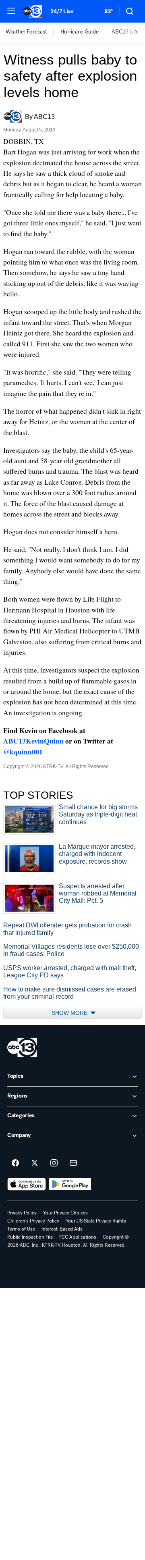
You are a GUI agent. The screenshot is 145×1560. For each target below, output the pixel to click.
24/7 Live (61, 11)
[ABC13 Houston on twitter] (35, 1163)
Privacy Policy (22, 1212)
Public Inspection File (30, 1237)
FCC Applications (77, 1237)
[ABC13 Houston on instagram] (54, 1163)
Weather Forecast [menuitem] (26, 32)
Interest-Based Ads (62, 1229)
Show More (70, 1013)
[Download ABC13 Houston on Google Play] (70, 1184)
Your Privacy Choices (65, 1212)
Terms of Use (21, 1229)
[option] (33, 32)
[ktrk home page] (22, 1047)
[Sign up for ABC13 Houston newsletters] (73, 1163)
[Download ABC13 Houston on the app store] (26, 1184)
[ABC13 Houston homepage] (32, 11)
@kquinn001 (23, 751)
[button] (11, 11)
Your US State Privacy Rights (96, 1220)
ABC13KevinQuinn (33, 740)
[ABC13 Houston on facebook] (15, 1163)
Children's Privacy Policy (33, 1220)
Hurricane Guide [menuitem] (79, 32)
